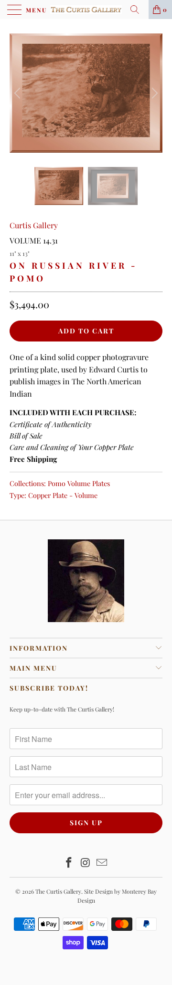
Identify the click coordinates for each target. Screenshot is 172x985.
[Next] (153, 93)
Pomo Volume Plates (79, 483)
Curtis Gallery (34, 225)
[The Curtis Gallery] (86, 9)
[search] (138, 9)
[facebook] (69, 863)
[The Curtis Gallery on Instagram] (85, 863)
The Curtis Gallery (58, 891)
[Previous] (18, 93)
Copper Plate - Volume (62, 495)
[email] (102, 863)
